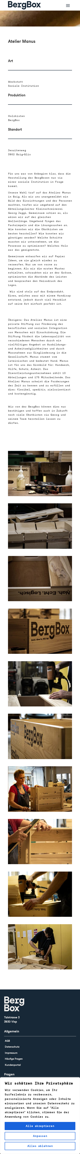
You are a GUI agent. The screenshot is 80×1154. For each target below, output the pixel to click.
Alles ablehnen (40, 1146)
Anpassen (40, 1136)
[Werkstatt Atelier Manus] (40, 811)
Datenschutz (12, 1046)
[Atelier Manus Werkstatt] (40, 496)
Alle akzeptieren (40, 1126)
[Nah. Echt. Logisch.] (40, 601)
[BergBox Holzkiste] (40, 548)
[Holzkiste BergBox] (40, 653)
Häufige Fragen (14, 1058)
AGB (7, 1040)
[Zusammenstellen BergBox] (40, 916)
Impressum (11, 1053)
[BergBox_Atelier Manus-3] (40, 969)
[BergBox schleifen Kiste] (40, 864)
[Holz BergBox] (40, 759)
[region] (40, 1115)
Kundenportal (13, 1065)
